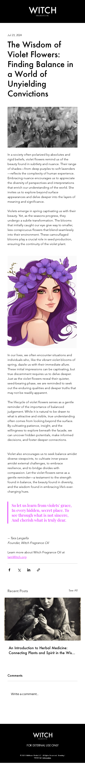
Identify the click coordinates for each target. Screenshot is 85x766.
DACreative (46, 758)
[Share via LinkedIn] (29, 570)
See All (73, 590)
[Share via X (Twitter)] (19, 570)
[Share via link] (38, 570)
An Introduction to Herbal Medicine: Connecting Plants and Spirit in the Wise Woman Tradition (41, 650)
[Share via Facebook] (9, 570)
